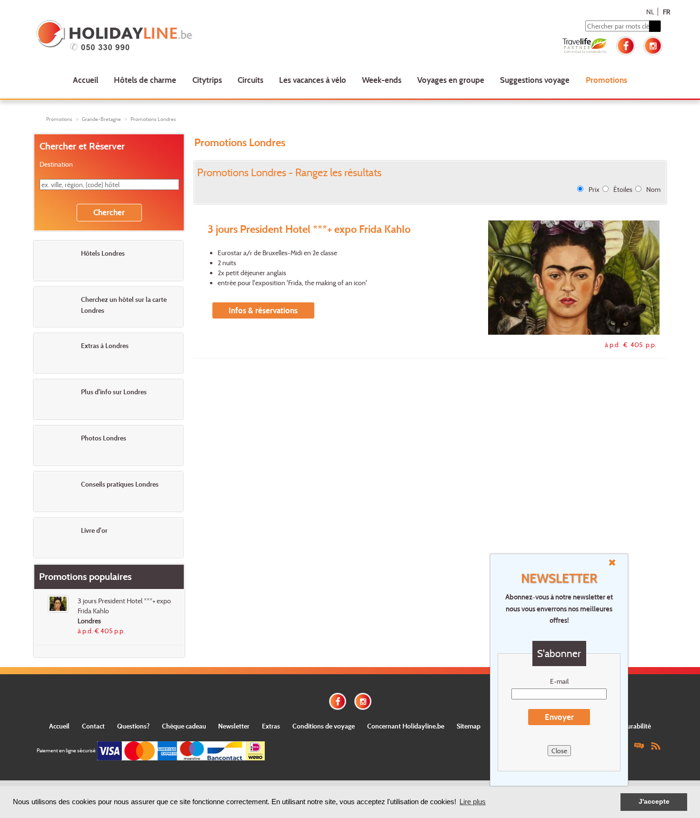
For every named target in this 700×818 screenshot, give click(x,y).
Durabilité (636, 726)
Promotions (606, 80)
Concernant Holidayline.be (405, 726)
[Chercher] (654, 26)
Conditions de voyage (323, 726)
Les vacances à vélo (312, 80)
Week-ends (381, 80)
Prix (594, 189)
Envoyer (559, 717)
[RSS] (655, 745)
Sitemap (468, 726)
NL (650, 12)
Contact (93, 726)
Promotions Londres (153, 119)
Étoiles (622, 189)
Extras (271, 726)
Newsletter (234, 726)
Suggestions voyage (535, 80)
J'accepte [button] (654, 801)
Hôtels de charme (145, 80)
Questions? (133, 726)
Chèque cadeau (184, 726)
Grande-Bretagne (101, 119)
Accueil (85, 80)
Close (559, 751)
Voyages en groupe (450, 80)
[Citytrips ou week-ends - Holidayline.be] (161, 36)
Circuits (250, 80)
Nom (653, 189)
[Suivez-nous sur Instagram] (653, 44)
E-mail (559, 681)
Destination (56, 164)
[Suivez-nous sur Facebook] (626, 44)
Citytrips (207, 80)
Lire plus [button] (473, 802)
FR (666, 12)
